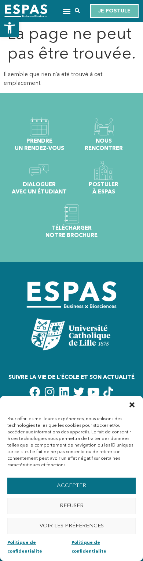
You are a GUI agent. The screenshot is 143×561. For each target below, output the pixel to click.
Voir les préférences (72, 526)
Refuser (72, 506)
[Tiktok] (108, 392)
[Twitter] (78, 392)
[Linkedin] (64, 392)
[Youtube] (93, 392)
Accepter (71, 486)
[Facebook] (34, 392)
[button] (9, 27)
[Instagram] (49, 392)
